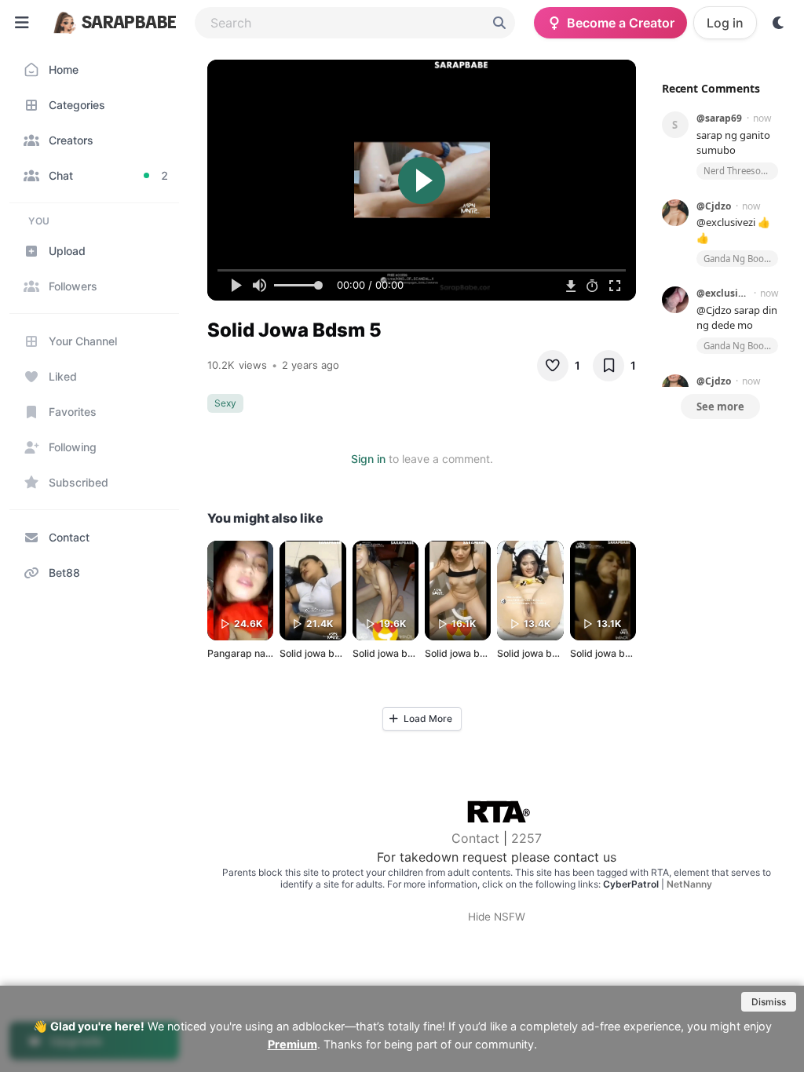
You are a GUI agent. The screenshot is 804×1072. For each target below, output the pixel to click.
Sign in (368, 458)
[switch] (779, 22)
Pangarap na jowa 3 (252, 653)
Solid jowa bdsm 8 (467, 653)
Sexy (225, 403)
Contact (475, 838)
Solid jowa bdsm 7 (611, 653)
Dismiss (768, 1002)
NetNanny (689, 884)
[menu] (22, 22)
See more (720, 406)
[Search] (499, 22)
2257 (526, 838)
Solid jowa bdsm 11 (540, 653)
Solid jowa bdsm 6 (395, 653)
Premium (292, 1044)
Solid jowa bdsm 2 (322, 653)
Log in (725, 23)
